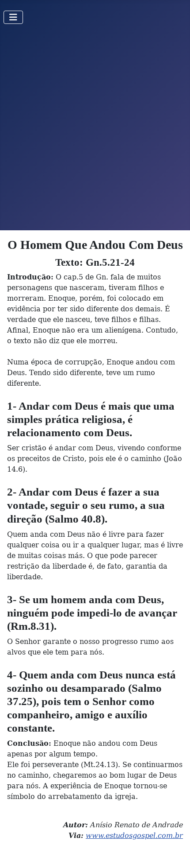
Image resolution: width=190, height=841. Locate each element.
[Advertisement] (95, 130)
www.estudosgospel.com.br (134, 835)
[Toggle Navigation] (13, 17)
